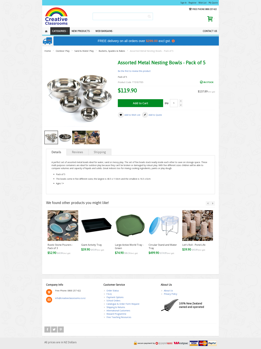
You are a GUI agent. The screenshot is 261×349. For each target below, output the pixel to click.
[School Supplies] (56, 16)
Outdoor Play (63, 50)
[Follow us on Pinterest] (61, 329)
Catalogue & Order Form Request (122, 303)
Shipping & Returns (115, 307)
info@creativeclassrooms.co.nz (70, 298)
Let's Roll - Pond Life (193, 244)
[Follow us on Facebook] (47, 329)
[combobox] (123, 16)
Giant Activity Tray (91, 244)
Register (192, 3)
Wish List (202, 3)
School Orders (113, 300)
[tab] (56, 152)
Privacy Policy (170, 293)
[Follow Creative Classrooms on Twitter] (54, 329)
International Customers (118, 310)
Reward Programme (116, 313)
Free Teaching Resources (118, 317)
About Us (168, 290)
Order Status (112, 290)
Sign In (183, 3)
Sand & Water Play (84, 50)
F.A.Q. (109, 293)
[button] (50, 95)
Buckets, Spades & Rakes (112, 50)
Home (48, 50)
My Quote (213, 3)
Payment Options (115, 297)
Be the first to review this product (134, 71)
